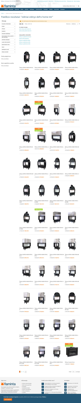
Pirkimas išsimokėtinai (26, 389)
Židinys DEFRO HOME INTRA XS (26, 67)
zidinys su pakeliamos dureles (25, 36)
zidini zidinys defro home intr (25, 29)
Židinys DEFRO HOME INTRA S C (72, 174)
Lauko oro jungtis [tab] (6, 42)
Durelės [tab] (3, 31)
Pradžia (2, 13)
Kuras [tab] (3, 26)
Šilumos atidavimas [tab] (6, 23)
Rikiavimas (68, 23)
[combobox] (69, 6)
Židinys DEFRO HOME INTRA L (71, 67)
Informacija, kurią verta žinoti (60, 1)
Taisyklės (24, 392)
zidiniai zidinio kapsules (24, 38)
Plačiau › (44, 397)
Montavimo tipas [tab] (6, 44)
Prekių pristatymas (26, 391)
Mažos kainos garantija (26, 385)
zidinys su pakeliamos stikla (24, 42)
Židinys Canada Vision (70, 362)
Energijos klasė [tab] (5, 49)
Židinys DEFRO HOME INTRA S (41, 67)
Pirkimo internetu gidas (26, 383)
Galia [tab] (3, 47)
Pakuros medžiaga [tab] (6, 33)
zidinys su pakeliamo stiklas (24, 40)
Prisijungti (69, 1)
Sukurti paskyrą (77, 1)
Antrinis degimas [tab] (5, 39)
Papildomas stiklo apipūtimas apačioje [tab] (8, 37)
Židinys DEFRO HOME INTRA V (26, 93)
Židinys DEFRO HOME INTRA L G (42, 147)
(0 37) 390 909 (14, 1)
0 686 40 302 (73, 387)
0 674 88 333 (75, 386)
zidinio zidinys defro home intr (25, 30)
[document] (40, 398)
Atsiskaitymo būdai (26, 388)
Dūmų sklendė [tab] (5, 51)
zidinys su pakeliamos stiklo (24, 43)
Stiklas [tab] (3, 28)
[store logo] (8, 6)
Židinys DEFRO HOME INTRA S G (72, 120)
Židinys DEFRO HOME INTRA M (56, 67)
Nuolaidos (24, 386)
